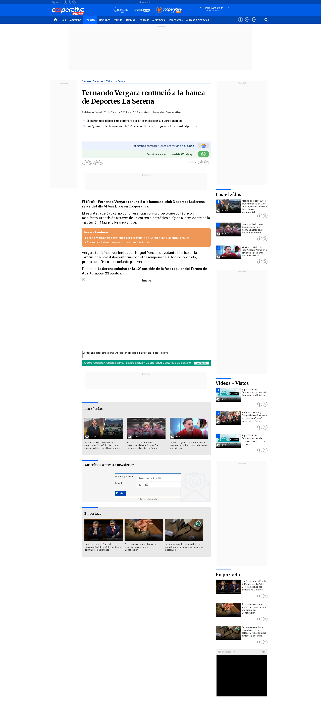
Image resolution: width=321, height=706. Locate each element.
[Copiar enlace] (206, 162)
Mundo (118, 19)
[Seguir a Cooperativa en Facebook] (65, 2)
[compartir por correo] (200, 162)
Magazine (75, 19)
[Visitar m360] (247, 22)
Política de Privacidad (148, 499)
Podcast (144, 19)
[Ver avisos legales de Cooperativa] (240, 22)
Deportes (90, 19)
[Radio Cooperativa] (169, 10)
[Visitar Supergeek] (254, 22)
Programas (176, 19)
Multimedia (159, 19)
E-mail (118, 483)
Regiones (104, 19)
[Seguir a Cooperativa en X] (69, 2)
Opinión (131, 19)
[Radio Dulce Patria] (121, 10)
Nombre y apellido (124, 476)
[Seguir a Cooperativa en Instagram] (74, 2)
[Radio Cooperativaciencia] (142, 10)
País (63, 19)
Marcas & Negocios (197, 19)
